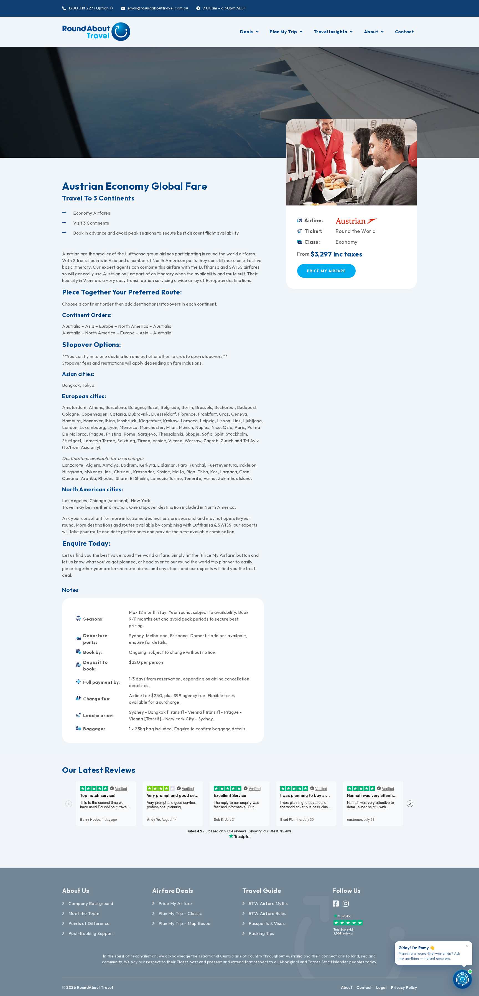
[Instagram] (345, 903)
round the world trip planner (206, 562)
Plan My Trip (283, 31)
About (371, 31)
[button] (346, 201)
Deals (246, 31)
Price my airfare (326, 270)
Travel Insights (330, 31)
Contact (404, 31)
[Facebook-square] (335, 903)
